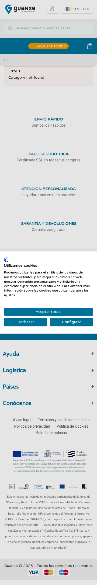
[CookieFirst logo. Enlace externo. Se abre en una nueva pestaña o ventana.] (6, 259)
